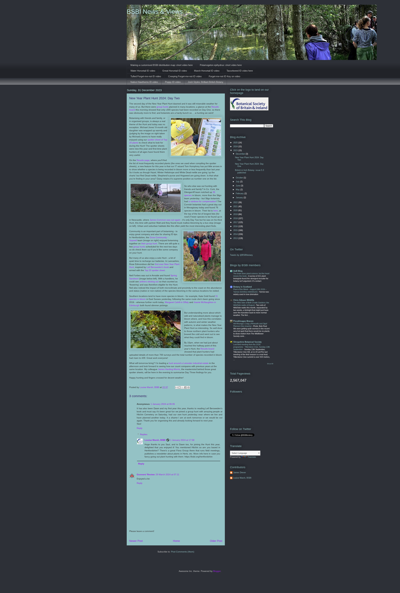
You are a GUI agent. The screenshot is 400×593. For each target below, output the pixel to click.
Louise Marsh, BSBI (155, 440)
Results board (207, 348)
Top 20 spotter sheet (155, 270)
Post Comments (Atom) (182, 551)
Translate (252, 457)
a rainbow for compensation (202, 201)
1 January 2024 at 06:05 (163, 404)
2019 (235, 214)
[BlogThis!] (179, 387)
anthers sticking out (149, 281)
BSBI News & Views (155, 11)
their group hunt (149, 243)
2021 (235, 206)
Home (176, 540)
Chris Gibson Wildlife (243, 300)
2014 (235, 234)
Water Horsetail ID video (142, 70)
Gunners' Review (146, 474)
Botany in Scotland (242, 287)
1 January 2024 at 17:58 (182, 440)
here (215, 210)
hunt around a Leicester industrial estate (189, 363)
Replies (143, 434)
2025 (235, 142)
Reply (139, 428)
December (241, 154)
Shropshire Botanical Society (247, 342)
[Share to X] (182, 387)
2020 (235, 210)
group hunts (162, 107)
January (240, 197)
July (238, 181)
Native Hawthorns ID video (144, 82)
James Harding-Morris (169, 369)
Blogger (217, 571)
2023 (235, 150)
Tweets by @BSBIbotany (241, 255)
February (240, 193)
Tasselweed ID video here (240, 70)
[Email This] (176, 387)
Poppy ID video (173, 82)
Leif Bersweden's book (158, 267)
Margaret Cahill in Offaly (177, 302)
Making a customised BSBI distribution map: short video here (161, 65)
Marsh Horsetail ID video (206, 70)
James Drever (239, 472)
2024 (235, 146)
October (240, 177)
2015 (235, 230)
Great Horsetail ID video (174, 70)
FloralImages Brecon (243, 321)
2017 (235, 222)
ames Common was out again (165, 220)
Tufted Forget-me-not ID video (145, 76)
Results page (143, 160)
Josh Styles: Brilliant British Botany (205, 82)
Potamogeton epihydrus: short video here (221, 65)
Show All (270, 364)
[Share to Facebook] (185, 387)
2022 (235, 202)
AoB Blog (237, 271)
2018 (235, 218)
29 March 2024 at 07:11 (167, 474)
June (238, 185)
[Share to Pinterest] (188, 387)
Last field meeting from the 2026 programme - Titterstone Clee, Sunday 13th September (251, 347)
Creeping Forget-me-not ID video (185, 76)
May (238, 189)
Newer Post (136, 540)
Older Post (216, 540)
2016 (235, 226)
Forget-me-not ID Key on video (224, 76)
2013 (235, 238)
